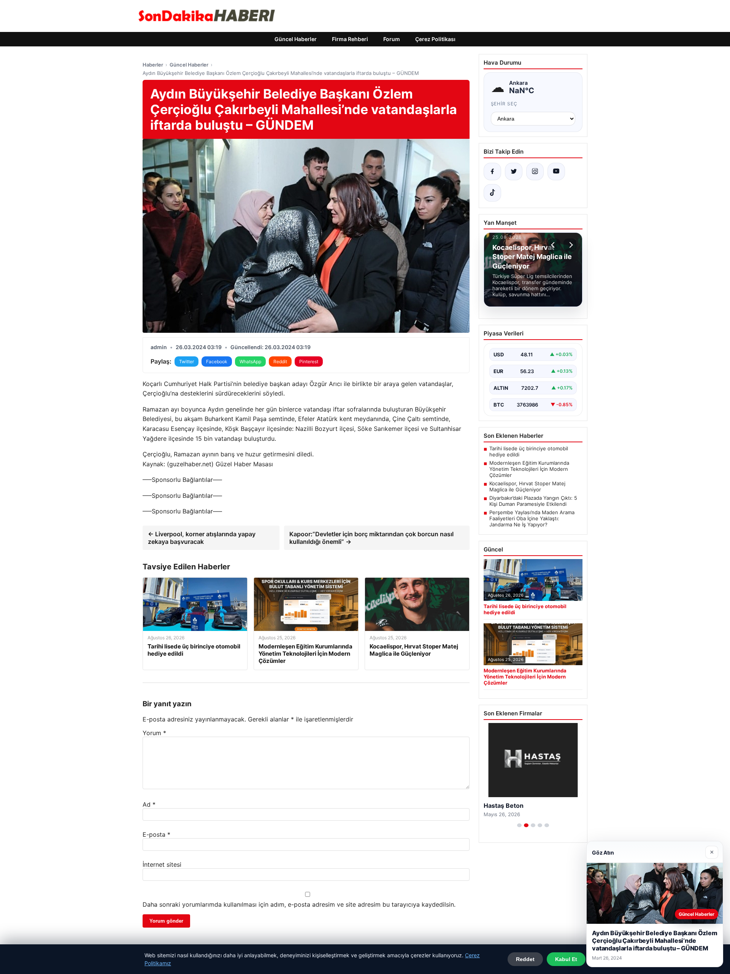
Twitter (186, 361)
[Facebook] (492, 171)
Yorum (154, 733)
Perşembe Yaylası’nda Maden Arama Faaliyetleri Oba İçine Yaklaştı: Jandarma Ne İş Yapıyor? (531, 518)
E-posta (156, 834)
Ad (149, 804)
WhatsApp (250, 361)
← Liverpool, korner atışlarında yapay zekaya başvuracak (202, 537)
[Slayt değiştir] (519, 825)
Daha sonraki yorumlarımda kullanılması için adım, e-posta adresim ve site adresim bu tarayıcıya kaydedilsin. (299, 904)
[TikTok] (492, 193)
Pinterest (308, 361)
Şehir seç (504, 103)
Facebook (216, 361)
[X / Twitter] (513, 171)
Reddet (525, 959)
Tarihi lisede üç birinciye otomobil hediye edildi (528, 451)
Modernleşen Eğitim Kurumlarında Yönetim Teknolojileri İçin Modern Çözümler (529, 469)
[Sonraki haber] (569, 244)
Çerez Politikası (435, 39)
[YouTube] (556, 171)
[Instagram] (535, 171)
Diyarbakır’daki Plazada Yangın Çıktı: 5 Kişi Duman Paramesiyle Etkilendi (533, 501)
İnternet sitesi (162, 864)
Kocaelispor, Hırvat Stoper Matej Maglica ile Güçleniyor (527, 486)
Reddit (280, 361)
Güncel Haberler (296, 39)
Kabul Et (566, 959)
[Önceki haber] (554, 244)
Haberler (153, 65)
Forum (391, 39)
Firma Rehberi (350, 39)
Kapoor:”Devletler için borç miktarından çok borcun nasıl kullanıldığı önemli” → (371, 537)
